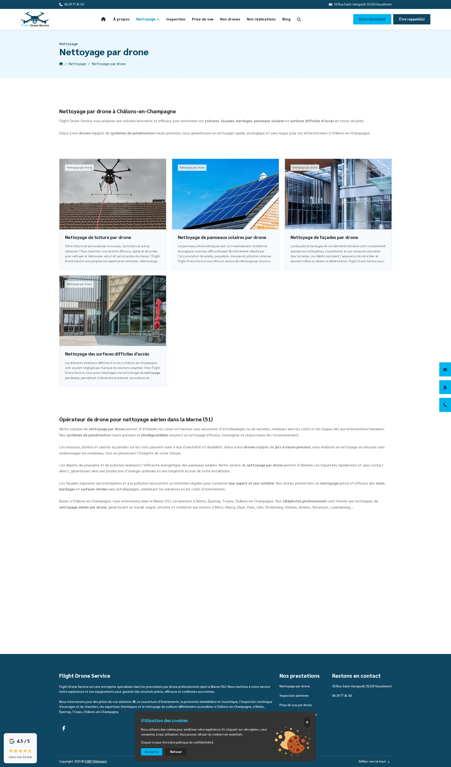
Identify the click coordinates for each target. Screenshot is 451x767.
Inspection (175, 19)
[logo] (35, 19)
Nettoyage (146, 19)
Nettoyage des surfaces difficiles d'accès (107, 354)
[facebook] (63, 728)
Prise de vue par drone (296, 705)
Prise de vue (203, 19)
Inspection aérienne (294, 695)
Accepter (152, 752)
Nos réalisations (261, 19)
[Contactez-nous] (445, 369)
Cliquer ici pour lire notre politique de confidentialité (177, 742)
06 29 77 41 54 (341, 695)
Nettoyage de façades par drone (324, 237)
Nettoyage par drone (295, 686)
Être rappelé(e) (411, 19)
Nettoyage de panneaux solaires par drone (222, 237)
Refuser (176, 752)
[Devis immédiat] (445, 387)
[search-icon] (299, 19)
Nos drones (230, 19)
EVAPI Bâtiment (96, 761)
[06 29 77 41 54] (445, 405)
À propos (121, 19)
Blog (286, 19)
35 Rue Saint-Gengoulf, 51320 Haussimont (362, 686)
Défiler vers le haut (373, 761)
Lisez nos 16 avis (20, 757)
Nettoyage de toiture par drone (98, 237)
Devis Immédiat (372, 19)
